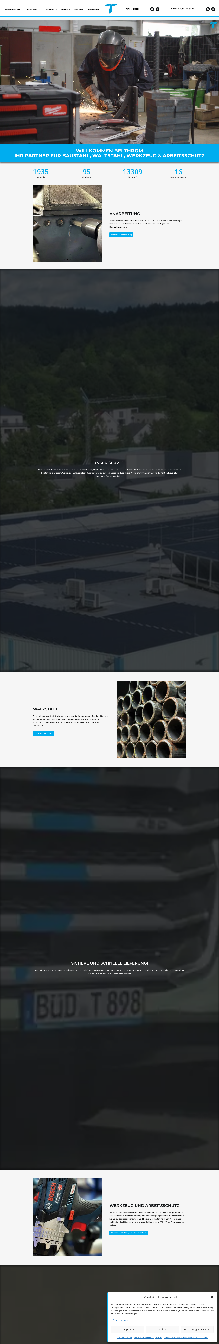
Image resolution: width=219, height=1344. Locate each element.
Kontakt (78, 9)
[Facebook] (152, 9)
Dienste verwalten (121, 1320)
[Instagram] (158, 9)
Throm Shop (93, 9)
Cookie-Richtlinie (124, 1337)
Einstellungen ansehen (197, 1329)
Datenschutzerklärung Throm (148, 1337)
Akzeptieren (128, 1329)
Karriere (49, 9)
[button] (212, 1297)
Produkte (32, 9)
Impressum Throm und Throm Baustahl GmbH (186, 1337)
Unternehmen (12, 9)
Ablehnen (162, 1329)
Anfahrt (65, 9)
